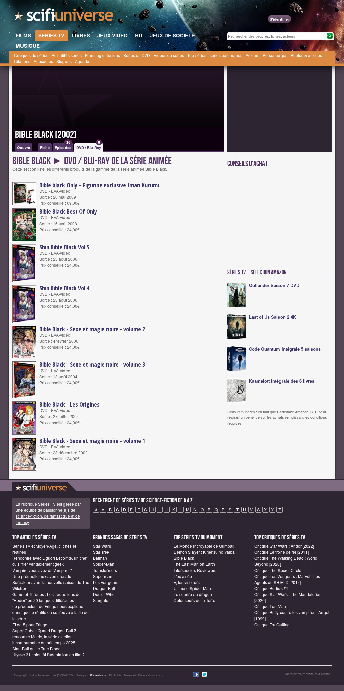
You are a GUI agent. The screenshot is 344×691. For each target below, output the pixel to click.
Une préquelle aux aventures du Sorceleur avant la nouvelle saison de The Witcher (50, 582)
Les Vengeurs (105, 582)
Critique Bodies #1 (271, 588)
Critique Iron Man (270, 606)
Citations (22, 61)
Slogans (64, 61)
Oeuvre (23, 147)
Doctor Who (104, 594)
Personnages (275, 55)
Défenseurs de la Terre (194, 600)
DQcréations (97, 675)
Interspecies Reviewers (195, 570)
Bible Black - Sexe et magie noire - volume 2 (92, 329)
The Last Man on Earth (194, 564)
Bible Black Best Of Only (68, 211)
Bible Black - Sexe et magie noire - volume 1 (92, 441)
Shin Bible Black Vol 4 (64, 288)
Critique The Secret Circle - (279, 570)
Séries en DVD (136, 55)
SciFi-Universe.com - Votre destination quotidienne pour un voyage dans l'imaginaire (64, 16)
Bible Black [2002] (46, 135)
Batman (100, 558)
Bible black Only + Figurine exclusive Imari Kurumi (99, 185)
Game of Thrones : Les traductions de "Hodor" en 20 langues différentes (46, 597)
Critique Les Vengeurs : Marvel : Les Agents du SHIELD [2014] (287, 579)
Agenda (82, 61)
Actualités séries (67, 55)
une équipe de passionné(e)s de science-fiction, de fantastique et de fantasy (48, 516)
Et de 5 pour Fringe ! (30, 624)
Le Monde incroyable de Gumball (204, 546)
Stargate (101, 600)
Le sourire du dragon (193, 594)
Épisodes (63, 146)
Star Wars (102, 546)
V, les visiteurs (187, 582)
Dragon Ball (104, 588)
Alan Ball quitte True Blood (36, 648)
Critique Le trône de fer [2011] (281, 552)
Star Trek (101, 552)
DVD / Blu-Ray (88, 146)
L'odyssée (183, 576)
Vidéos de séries (169, 55)
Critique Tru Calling (272, 624)
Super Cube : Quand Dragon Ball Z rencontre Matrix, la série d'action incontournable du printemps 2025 (44, 636)
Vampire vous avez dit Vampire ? (42, 570)
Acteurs (252, 55)
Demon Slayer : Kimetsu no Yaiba (204, 552)
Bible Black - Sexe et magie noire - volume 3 (92, 364)
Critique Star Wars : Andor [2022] (284, 546)
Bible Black (184, 558)
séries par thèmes (226, 55)
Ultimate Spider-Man (192, 588)
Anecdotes (43, 61)
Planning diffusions (102, 55)
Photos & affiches (306, 55)
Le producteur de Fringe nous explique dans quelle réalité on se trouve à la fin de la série (50, 612)
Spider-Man (103, 564)
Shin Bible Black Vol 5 (64, 247)
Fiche (45, 147)
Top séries (196, 55)
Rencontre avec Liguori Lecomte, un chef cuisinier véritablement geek (49, 561)
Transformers (105, 570)
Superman (102, 576)
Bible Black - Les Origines (69, 404)
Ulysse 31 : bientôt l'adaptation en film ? (48, 654)
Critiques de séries (31, 55)
